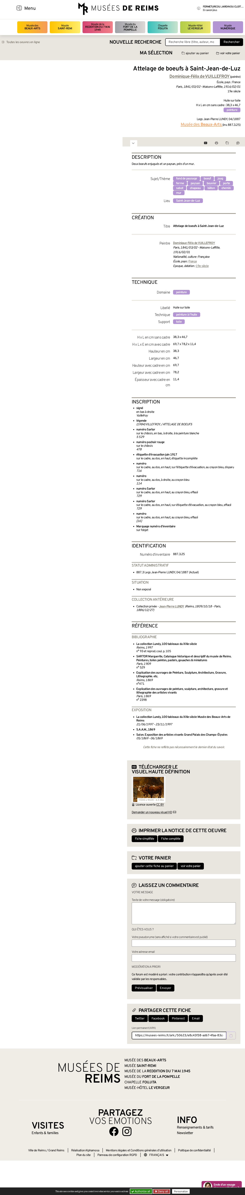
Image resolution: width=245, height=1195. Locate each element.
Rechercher (232, 42)
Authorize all (142, 1191)
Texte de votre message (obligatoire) (153, 900)
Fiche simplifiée (144, 839)
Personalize (181, 1191)
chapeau (195, 188)
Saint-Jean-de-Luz (188, 201)
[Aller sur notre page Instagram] (126, 1131)
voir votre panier (230, 53)
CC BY (160, 805)
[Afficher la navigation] (19, 8)
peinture (232, 110)
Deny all (162, 1191)
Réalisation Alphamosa (85, 1150)
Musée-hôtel (195, 27)
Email (196, 1019)
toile (179, 322)
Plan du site (83, 1155)
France (193, 261)
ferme (180, 183)
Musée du (130, 27)
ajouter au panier (197, 53)
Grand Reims (56, 1150)
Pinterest (178, 1019)
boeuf (207, 179)
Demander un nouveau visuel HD (152, 812)
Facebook (158, 1019)
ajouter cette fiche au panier (154, 866)
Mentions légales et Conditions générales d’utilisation (138, 1150)
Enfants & (45, 1133)
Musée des (32, 27)
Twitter (140, 1019)
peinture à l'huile (186, 315)
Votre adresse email (143, 952)
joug (220, 179)
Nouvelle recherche (135, 42)
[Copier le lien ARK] (231, 1035)
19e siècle (202, 266)
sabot (179, 188)
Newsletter (185, 1133)
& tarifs (195, 1127)
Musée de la (97, 27)
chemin (226, 188)
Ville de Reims (37, 1150)
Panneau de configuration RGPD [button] (117, 1155)
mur (178, 193)
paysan (195, 183)
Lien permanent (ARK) (144, 1028)
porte (226, 183)
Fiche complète (170, 839)
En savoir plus (210, 10)
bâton (211, 188)
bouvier (211, 183)
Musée (65, 27)
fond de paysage (186, 179)
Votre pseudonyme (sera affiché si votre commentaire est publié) (170, 937)
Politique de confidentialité (194, 1150)
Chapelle (163, 27)
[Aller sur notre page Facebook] (113, 1131)
